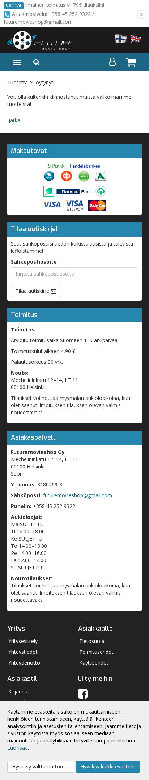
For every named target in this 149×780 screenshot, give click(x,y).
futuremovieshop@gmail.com (77, 495)
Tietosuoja (92, 641)
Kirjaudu (17, 691)
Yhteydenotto (24, 662)
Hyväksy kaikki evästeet (107, 766)
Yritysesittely (23, 641)
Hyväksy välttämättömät (40, 766)
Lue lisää (17, 747)
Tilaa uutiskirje (32, 290)
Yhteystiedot (23, 651)
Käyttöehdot (93, 662)
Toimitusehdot (96, 651)
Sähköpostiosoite (34, 261)
